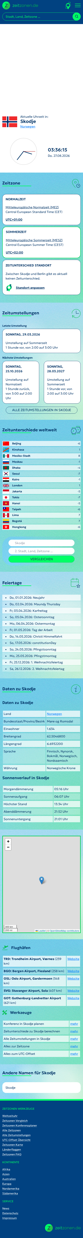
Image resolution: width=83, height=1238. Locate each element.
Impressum (9, 1218)
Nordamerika (10, 1188)
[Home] (63, 1228)
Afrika (6, 1169)
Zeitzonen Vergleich (15, 1120)
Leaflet (42, 930)
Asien (5, 1174)
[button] (41, 880)
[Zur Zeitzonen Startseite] (20, 5)
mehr (74, 1024)
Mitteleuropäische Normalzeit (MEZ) (32, 207)
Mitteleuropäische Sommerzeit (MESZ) (34, 240)
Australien (9, 1179)
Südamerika (10, 1193)
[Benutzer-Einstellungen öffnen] (68, 5)
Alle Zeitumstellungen (16, 1135)
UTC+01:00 (14, 219)
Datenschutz (10, 1213)
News (5, 1208)
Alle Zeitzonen (11, 1130)
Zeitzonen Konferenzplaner (19, 1125)
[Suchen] (77, 17)
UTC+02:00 (14, 252)
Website (73, 959)
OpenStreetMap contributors (64, 930)
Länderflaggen (11, 1149)
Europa (6, 1183)
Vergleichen (41, 559)
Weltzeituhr (10, 1116)
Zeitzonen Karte (12, 1144)
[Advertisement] (41, 65)
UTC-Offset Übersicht (16, 1140)
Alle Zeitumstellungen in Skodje (41, 410)
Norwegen (27, 126)
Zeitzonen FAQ (11, 1154)
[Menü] (78, 6)
